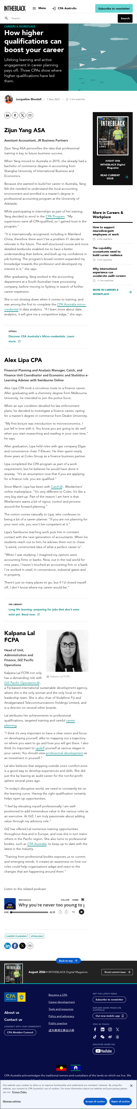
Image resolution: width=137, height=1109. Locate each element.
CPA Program (55, 216)
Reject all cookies (120, 1101)
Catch (55, 487)
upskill (39, 748)
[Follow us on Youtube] (104, 1050)
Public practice (58, 1023)
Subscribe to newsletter (114, 8)
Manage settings (12, 1101)
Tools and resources (61, 1009)
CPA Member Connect (20, 1032)
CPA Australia (36, 844)
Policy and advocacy (61, 1016)
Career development (62, 1002)
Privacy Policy (19, 1092)
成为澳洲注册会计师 (61, 1030)
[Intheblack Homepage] (15, 8)
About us (11, 1012)
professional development (64, 753)
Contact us (13, 1019)
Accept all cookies (95, 1101)
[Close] (131, 1085)
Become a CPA (58, 995)
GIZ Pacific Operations (20, 683)
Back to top (66, 960)
